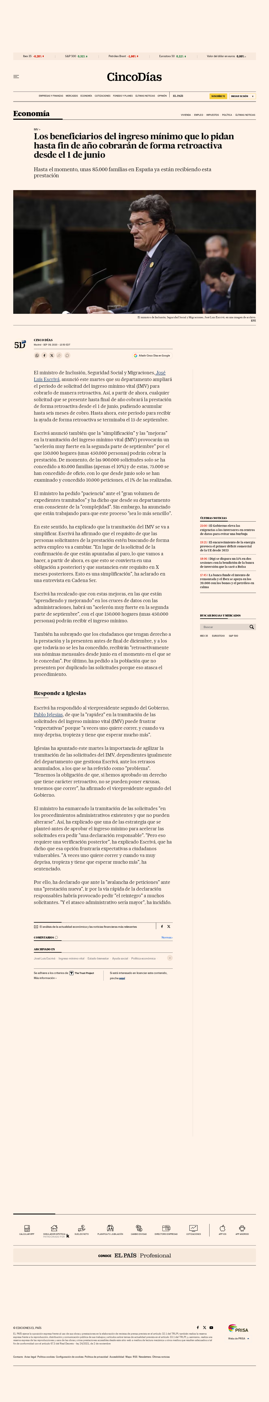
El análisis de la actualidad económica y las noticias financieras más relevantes (88, 926)
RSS (135, 1357)
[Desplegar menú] (16, 76)
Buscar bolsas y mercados (220, 615)
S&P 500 (70, 56)
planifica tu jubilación (110, 1234)
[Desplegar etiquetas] (170, 958)
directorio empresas (166, 1234)
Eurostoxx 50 (167, 56)
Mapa (128, 1357)
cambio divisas (139, 1234)
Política (227, 115)
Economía (86, 96)
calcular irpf (26, 1234)
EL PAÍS (176, 94)
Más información (44, 978)
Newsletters (145, 1357)
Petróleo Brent (117, 56)
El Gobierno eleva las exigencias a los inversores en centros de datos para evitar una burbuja (227, 530)
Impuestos (212, 115)
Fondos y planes (123, 96)
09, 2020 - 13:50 (56, 344)
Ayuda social (120, 958)
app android (242, 1234)
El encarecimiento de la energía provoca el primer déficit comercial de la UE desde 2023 (227, 546)
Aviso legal (30, 1357)
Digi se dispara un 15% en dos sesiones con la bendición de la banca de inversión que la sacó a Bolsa (227, 563)
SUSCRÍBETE (218, 96)
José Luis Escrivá (44, 958)
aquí (122, 978)
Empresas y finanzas (51, 96)
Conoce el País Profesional (134, 1255)
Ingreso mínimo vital (71, 958)
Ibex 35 (27, 56)
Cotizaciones (102, 96)
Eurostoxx (218, 636)
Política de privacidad (96, 1357)
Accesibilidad (116, 1357)
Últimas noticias (145, 96)
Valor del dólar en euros (221, 56)
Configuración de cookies (69, 1357)
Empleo (198, 115)
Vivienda (186, 115)
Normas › (167, 937)
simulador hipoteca (54, 1234)
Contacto (18, 1357)
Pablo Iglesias (48, 714)
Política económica (143, 958)
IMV (36, 129)
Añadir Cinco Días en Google (154, 355)
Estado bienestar (98, 958)
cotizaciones (193, 1234)
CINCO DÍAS (43, 340)
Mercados (72, 96)
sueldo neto (82, 1234)
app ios (222, 1234)
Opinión (162, 96)
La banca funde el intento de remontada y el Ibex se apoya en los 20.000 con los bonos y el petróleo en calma (227, 581)
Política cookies (46, 1357)
